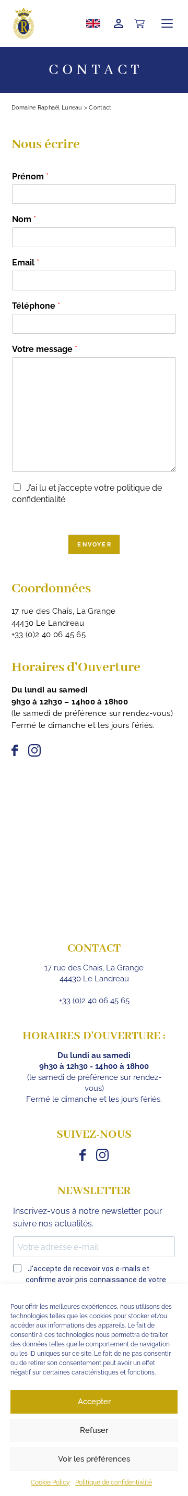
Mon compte (118, 23)
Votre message (44, 349)
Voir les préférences (94, 1459)
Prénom (30, 176)
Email (25, 262)
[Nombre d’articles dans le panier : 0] (139, 23)
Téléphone (36, 306)
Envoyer (94, 544)
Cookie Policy (50, 1482)
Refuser (94, 1430)
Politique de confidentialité (113, 1482)
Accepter (94, 1401)
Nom (24, 219)
